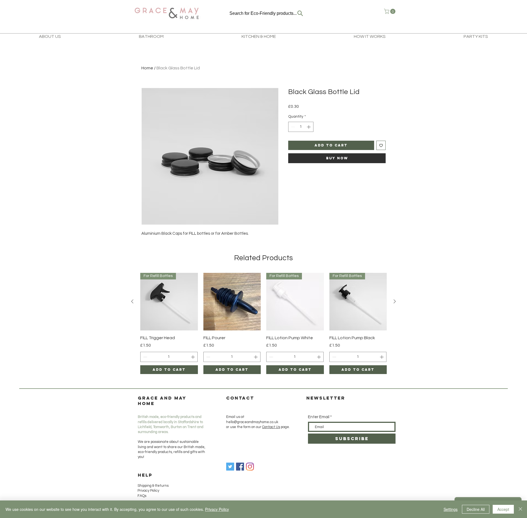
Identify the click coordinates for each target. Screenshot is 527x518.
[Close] (520, 509)
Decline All (476, 509)
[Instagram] (250, 467)
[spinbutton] (301, 127)
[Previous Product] (132, 301)
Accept (503, 509)
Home (147, 68)
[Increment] (309, 127)
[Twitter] (230, 467)
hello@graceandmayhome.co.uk (252, 422)
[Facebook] (240, 467)
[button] (390, 11)
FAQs (142, 496)
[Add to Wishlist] (381, 145)
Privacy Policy (148, 490)
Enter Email (318, 417)
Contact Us (271, 427)
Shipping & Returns (153, 486)
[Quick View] (232, 301)
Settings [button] (451, 509)
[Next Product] (394, 301)
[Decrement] (292, 127)
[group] (263, 323)
